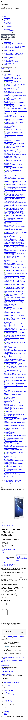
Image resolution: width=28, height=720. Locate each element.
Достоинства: (4, 609)
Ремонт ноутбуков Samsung (14, 123)
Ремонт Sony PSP (19, 214)
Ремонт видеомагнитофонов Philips (13, 242)
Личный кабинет (8, 690)
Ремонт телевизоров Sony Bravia (15, 96)
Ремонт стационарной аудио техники (13, 53)
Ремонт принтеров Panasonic (14, 426)
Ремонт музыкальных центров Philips (13, 288)
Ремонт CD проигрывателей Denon (13, 359)
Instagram (6, 711)
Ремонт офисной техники (10, 51)
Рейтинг (3, 626)
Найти (2, 552)
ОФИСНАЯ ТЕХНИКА (10, 417)
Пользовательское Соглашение (12, 682)
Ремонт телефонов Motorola (14, 144)
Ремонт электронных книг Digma (15, 185)
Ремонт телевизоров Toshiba (14, 99)
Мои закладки (7, 693)
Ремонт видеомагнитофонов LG (15, 235)
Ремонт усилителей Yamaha (14, 414)
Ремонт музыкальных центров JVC (13, 280)
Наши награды (8, 20)
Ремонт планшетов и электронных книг (14, 46)
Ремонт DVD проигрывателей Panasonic (14, 209)
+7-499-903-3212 (8, 701)
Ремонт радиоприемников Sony (15, 303)
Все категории (7, 42)
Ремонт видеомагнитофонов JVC (15, 233)
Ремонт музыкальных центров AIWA (13, 277)
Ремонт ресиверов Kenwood (14, 450)
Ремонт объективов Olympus (14, 316)
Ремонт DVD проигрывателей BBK (13, 195)
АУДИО (6, 249)
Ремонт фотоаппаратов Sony (14, 333)
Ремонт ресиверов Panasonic (14, 461)
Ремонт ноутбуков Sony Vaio (14, 125)
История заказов (8, 692)
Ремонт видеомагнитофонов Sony (15, 247)
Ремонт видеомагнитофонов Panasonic (14, 239)
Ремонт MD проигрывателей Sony (15, 369)
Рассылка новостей (9, 694)
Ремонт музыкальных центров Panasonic (14, 285)
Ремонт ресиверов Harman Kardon (15, 447)
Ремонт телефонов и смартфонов (12, 44)
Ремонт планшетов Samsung (14, 179)
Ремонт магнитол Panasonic (14, 271)
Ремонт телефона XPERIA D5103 (12, 657)
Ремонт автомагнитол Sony (14, 259)
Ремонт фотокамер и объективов (12, 49)
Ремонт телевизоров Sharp (13, 93)
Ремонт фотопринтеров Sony (14, 431)
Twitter (5, 714)
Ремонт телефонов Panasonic (14, 147)
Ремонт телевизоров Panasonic (14, 85)
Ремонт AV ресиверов (9, 59)
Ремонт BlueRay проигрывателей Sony (14, 204)
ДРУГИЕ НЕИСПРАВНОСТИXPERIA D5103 (9, 550)
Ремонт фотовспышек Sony (14, 338)
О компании (7, 18)
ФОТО (5, 311)
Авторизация (10, 32)
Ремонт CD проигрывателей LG (15, 361)
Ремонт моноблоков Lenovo (14, 103)
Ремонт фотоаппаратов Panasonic (15, 330)
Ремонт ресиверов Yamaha (13, 475)
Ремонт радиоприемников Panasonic (13, 301)
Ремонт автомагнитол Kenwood (15, 257)
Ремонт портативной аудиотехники (13, 54)
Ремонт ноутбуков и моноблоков (12, 47)
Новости (6, 16)
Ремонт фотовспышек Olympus (15, 336)
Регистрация (10, 30)
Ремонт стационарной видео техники (14, 56)
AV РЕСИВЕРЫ (8, 434)
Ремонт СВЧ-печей (9, 60)
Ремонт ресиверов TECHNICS (14, 472)
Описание (6, 562)
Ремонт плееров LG (21, 293)
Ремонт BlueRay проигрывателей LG (13, 201)
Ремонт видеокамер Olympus (14, 224)
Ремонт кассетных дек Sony (14, 372)
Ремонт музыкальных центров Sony (13, 291)
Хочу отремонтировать (7, 525)
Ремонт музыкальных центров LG (15, 282)
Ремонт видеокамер (9, 50)
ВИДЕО (6, 192)
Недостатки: (4, 615)
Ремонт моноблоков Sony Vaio (14, 106)
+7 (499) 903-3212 (5, 70)
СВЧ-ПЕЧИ (7, 340)
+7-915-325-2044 (8, 700)
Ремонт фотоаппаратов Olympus (15, 327)
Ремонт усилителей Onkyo (13, 406)
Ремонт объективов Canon (13, 313)
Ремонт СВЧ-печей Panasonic (14, 348)
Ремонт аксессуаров (9, 63)
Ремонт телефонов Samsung (14, 152)
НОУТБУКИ (7, 101)
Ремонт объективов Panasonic (14, 319)
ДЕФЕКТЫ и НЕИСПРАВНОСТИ (10, 539)
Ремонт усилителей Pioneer (14, 409)
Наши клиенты (8, 22)
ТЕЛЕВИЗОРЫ (8, 74)
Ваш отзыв (3, 621)
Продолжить (4, 639)
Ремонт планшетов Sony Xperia (15, 182)
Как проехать (7, 23)
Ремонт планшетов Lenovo (13, 176)
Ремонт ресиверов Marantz (13, 453)
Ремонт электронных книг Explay (15, 187)
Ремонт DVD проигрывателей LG (15, 206)
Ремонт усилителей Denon (13, 403)
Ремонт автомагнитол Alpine (14, 254)
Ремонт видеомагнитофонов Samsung (14, 245)
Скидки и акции (8, 26)
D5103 (23, 657)
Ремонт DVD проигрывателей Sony (13, 212)
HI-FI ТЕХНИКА (8, 356)
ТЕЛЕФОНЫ (7, 128)
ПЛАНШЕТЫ (7, 163)
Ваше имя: (3, 604)
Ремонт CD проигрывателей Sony (15, 367)
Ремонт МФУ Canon (21, 418)
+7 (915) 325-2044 (5, 68)
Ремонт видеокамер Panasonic (14, 227)
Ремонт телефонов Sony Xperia (15, 155)
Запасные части (8, 25)
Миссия (6, 19)
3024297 (3, 658)
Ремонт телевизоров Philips (14, 87)
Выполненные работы (10, 564)
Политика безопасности (10, 681)
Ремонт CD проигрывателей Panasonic (14, 364)
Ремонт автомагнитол (9, 57)
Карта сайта (7, 685)
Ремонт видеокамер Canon (13, 218)
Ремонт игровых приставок (11, 61)
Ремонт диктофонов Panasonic (14, 262)
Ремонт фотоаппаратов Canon (14, 324)
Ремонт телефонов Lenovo (13, 141)
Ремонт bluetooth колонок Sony (15, 251)
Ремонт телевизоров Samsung (14, 90)
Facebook (6, 709)
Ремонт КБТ (7, 64)
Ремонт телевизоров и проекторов (13, 43)
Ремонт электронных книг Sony (15, 190)
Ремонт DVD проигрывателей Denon (13, 198)
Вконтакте (6, 712)
